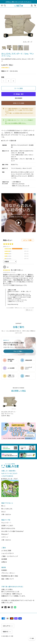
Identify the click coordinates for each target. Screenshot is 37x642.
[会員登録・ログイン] (31, 5)
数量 (2, 77)
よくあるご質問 (6, 550)
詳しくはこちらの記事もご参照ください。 (16, 123)
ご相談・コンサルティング (9, 556)
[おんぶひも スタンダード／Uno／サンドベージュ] (9, 402)
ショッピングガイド (7, 553)
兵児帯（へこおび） (7, 525)
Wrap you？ (5, 534)
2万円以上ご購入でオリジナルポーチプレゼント (18, 2)
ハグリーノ (4, 537)
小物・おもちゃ (6, 514)
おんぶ (3, 512)
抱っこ (3, 506)
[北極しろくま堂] (18, 5)
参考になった (29, 310)
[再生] (18, 222)
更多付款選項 (18, 98)
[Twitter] (2, 607)
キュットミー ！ (6, 523)
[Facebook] (6, 607)
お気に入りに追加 (18, 103)
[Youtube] (9, 607)
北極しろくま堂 (9, 636)
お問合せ (4, 562)
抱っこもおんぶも (6, 509)
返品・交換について (7, 579)
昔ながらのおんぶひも (8, 528)
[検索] (6, 5)
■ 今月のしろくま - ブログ (9, 479)
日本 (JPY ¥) (6, 626)
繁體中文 (5, 632)
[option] (18, 25)
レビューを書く (28, 240)
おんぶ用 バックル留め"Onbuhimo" (12, 531)
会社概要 (4, 559)
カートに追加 (18, 88)
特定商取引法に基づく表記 (9, 576)
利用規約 (4, 570)
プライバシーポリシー (8, 573)
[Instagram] (12, 607)
